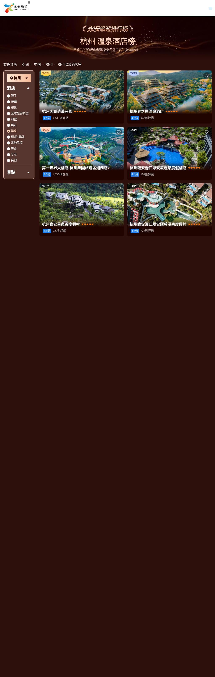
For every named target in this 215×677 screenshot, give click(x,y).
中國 (37, 64)
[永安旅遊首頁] (15, 8)
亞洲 (25, 64)
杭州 (49, 64)
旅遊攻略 (10, 64)
